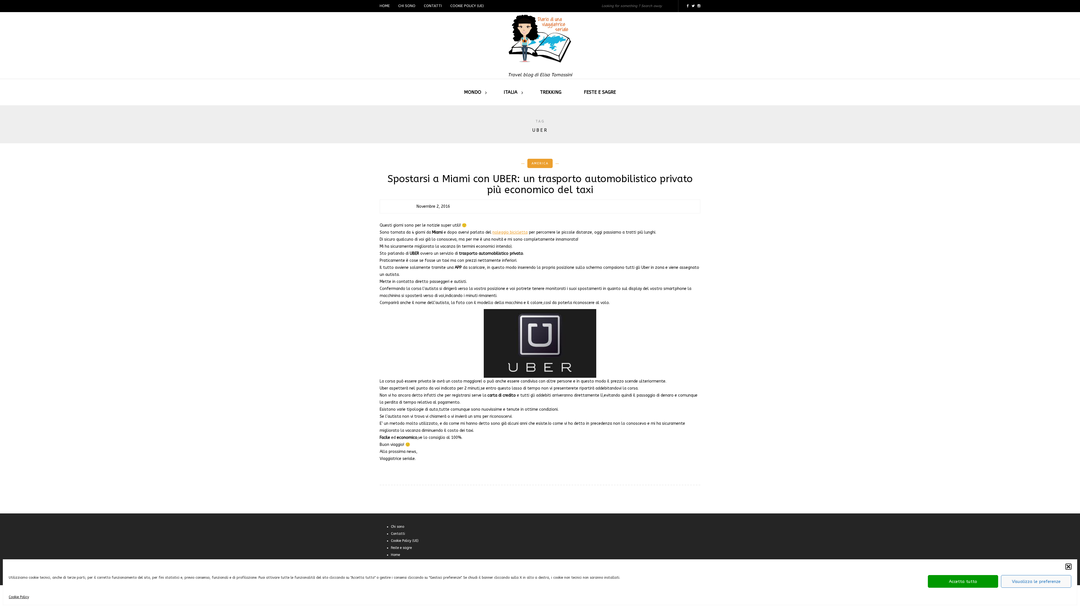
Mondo (472, 92)
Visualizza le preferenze (1036, 581)
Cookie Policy (19, 597)
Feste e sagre (600, 92)
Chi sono (406, 6)
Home (385, 6)
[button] (1068, 566)
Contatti (433, 6)
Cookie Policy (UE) (467, 6)
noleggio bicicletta (510, 232)
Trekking (550, 92)
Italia (511, 92)
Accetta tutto (963, 581)
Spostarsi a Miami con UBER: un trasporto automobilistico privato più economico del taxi (540, 184)
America (540, 163)
